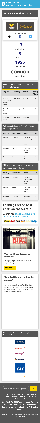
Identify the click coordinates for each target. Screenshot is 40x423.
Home (6, 394)
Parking (7, 396)
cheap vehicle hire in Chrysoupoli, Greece (19, 215)
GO (33, 388)
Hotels (14, 396)
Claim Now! (9, 267)
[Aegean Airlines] (20, 342)
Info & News (23, 396)
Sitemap (24, 398)
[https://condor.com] (9, 36)
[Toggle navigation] (35, 4)
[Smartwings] (20, 377)
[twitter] (30, 36)
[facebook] (20, 36)
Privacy (17, 398)
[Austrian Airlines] (20, 348)
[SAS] (20, 368)
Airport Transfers (31, 394)
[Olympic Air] (20, 359)
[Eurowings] (20, 353)
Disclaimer (33, 396)
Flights (13, 394)
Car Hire (20, 394)
